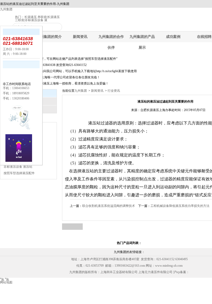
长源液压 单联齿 (35, 17)
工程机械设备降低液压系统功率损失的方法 (173, 206)
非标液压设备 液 (36, 20)
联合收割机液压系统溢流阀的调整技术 (102, 206)
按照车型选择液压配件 (19, 173)
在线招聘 (204, 37)
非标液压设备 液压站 (18, 166)
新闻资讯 (80, 37)
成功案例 (173, 37)
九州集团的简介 (49, 37)
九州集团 (6, 9)
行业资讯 (113, 90)
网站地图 (6, 282)
